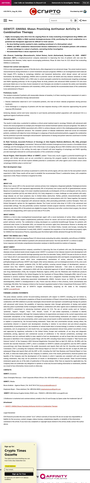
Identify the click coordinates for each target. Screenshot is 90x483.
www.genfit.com (14, 289)
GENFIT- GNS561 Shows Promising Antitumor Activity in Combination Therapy (31, 406)
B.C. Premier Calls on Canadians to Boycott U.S (27, 3)
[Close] (34, 445)
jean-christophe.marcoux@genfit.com (72, 377)
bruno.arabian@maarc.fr (48, 385)
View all (86, 3)
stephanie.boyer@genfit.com (51, 389)
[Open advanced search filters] (75, 20)
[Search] (71, 20)
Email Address (10, 466)
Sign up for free (19, 474)
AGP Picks (6, 3)
